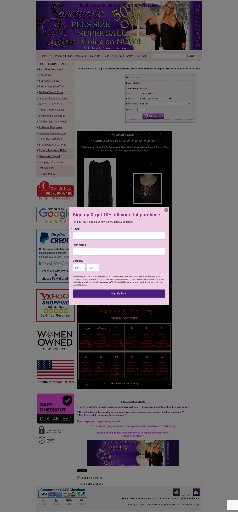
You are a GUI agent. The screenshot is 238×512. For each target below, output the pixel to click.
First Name (79, 245)
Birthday (78, 260)
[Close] (166, 210)
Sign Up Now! (119, 293)
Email (76, 229)
